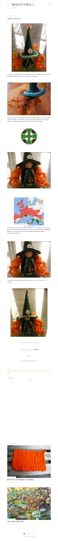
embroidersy (37, 370)
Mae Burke (33, 536)
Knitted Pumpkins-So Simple (20, 479)
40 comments (14, 524)
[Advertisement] (29, 428)
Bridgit (15, 370)
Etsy (42, 370)
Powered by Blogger (30, 533)
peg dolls (48, 370)
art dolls (12, 370)
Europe (44, 370)
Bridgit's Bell (20, 370)
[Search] (50, 4)
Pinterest (9, 372)
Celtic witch (31, 370)
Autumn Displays (15, 521)
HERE (38, 342)
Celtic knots (26, 370)
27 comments (14, 482)
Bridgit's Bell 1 (23, 4)
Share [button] (8, 368)
